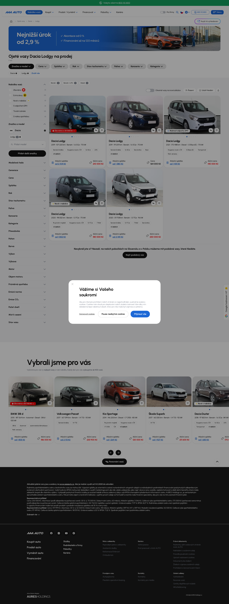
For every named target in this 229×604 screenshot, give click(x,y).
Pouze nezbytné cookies (113, 314)
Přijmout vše (140, 314)
